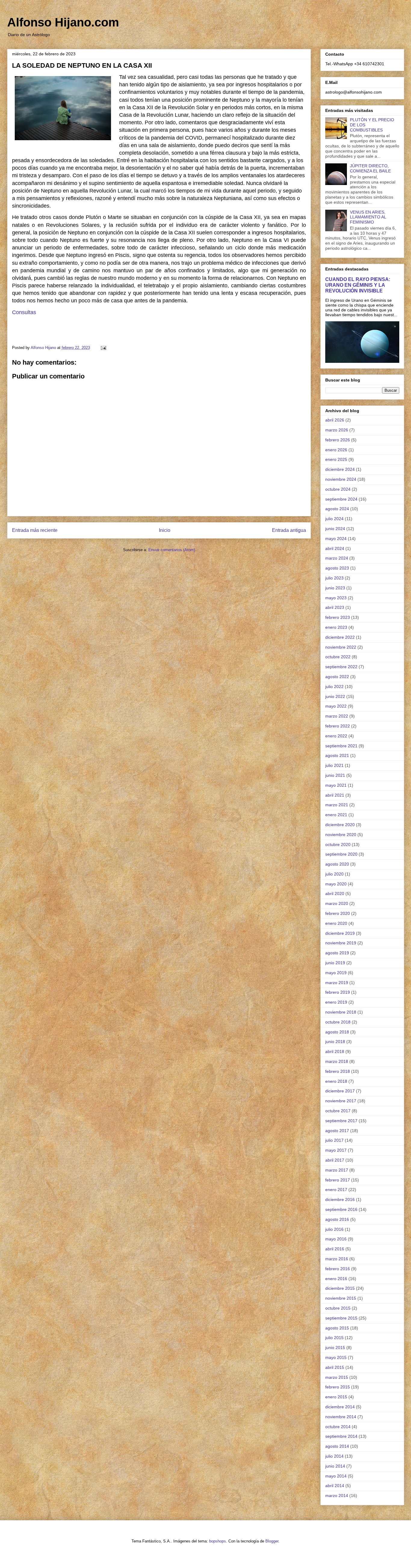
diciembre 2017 (340, 1090)
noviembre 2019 (340, 942)
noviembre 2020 (340, 834)
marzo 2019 (336, 982)
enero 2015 (336, 1396)
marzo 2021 (336, 804)
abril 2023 (334, 607)
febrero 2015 (337, 1387)
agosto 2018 (337, 1032)
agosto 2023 (337, 568)
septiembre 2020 (341, 854)
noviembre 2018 (340, 1012)
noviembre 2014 (340, 1416)
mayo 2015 (336, 1357)
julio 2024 (334, 518)
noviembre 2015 (340, 1298)
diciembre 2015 (340, 1288)
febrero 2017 (337, 1180)
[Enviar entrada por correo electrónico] (103, 347)
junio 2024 (335, 528)
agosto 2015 (337, 1328)
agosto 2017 (337, 1130)
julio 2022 (334, 686)
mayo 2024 (336, 538)
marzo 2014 (336, 1495)
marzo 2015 (336, 1377)
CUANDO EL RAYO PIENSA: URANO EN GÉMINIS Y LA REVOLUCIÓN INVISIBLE (357, 284)
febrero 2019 (337, 992)
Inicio (164, 530)
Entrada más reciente (34, 530)
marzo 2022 (336, 716)
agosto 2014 (337, 1446)
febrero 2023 (337, 617)
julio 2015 (334, 1337)
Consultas (24, 312)
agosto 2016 (337, 1219)
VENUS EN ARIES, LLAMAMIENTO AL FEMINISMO (368, 217)
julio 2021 (334, 765)
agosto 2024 (337, 508)
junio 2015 (335, 1347)
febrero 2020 (337, 913)
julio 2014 (334, 1456)
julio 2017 (334, 1140)
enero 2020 (336, 923)
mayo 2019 (336, 972)
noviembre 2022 (340, 647)
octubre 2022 (338, 656)
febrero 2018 (337, 1071)
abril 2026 (334, 420)
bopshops (217, 1541)
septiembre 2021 (341, 745)
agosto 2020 (337, 864)
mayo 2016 (336, 1239)
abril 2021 (334, 795)
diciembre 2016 (340, 1199)
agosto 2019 (337, 952)
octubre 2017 (338, 1110)
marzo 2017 (336, 1170)
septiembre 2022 (341, 666)
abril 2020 (334, 893)
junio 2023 (335, 587)
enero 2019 (336, 1002)
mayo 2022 (336, 706)
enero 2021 (336, 814)
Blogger (271, 1541)
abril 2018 (334, 1051)
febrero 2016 (337, 1268)
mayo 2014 (336, 1476)
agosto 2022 (337, 676)
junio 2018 (335, 1041)
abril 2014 (334, 1485)
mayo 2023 (336, 597)
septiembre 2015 (341, 1318)
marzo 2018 (336, 1061)
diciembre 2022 (340, 637)
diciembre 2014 (340, 1406)
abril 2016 (334, 1248)
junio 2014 (335, 1466)
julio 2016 (334, 1229)
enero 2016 (336, 1278)
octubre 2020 (338, 844)
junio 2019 (335, 962)
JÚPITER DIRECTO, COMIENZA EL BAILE (370, 168)
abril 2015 (334, 1367)
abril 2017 (334, 1160)
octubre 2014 (338, 1426)
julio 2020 (334, 874)
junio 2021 (335, 775)
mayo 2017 (336, 1150)
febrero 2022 (337, 726)
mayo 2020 (336, 883)
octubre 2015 (338, 1308)
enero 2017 (336, 1189)
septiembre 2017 (341, 1120)
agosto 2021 (337, 755)
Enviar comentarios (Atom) (171, 550)
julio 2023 (334, 578)
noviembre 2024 (340, 479)
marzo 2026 (336, 430)
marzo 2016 (336, 1258)
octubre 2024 (338, 489)
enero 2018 (336, 1081)
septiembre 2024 (341, 499)
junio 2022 (335, 696)
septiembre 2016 (341, 1209)
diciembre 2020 (340, 824)
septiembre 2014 (341, 1436)
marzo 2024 (336, 558)
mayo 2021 (336, 785)
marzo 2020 (336, 903)
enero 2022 (336, 735)
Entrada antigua (289, 530)
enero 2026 (336, 449)
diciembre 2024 (340, 469)
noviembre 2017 (340, 1100)
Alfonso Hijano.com (63, 22)
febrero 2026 (337, 439)
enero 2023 (336, 627)
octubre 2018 (338, 1022)
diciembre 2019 (340, 933)
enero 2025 (336, 459)
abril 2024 (334, 548)
